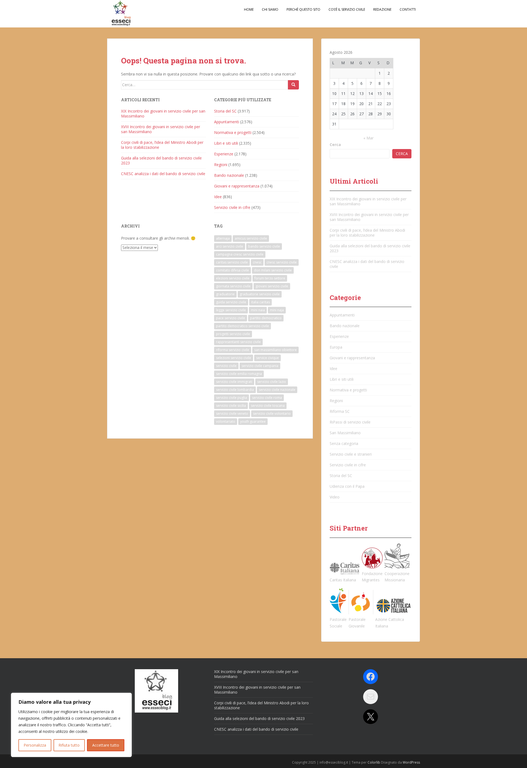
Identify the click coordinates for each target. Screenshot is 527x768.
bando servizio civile (264, 246)
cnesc (257, 262)
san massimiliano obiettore (275, 349)
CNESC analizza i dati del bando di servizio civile (163, 173)
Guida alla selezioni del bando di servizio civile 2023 (161, 160)
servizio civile (226, 365)
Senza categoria (344, 443)
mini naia (258, 310)
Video (335, 497)
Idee (218, 196)
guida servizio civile (231, 302)
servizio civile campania (260, 365)
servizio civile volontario (272, 413)
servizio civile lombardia (235, 389)
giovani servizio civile (272, 286)
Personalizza (35, 745)
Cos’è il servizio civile (347, 9)
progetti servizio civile (233, 334)
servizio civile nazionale (277, 389)
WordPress (411, 762)
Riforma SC (340, 411)
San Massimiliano (345, 432)
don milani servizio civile (273, 270)
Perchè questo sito (303, 9)
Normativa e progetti (232, 132)
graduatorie (225, 294)
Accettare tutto (105, 745)
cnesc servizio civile (282, 262)
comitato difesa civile (232, 270)
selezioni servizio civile (233, 357)
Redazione (382, 9)
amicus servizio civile (251, 238)
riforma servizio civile (232, 349)
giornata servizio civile (233, 286)
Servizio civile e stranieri (351, 454)
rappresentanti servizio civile (238, 342)
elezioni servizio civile (233, 278)
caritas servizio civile (232, 262)
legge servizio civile (231, 310)
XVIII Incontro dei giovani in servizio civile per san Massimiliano (160, 129)
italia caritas (260, 302)
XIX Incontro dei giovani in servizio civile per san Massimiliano (163, 113)
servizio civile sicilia (231, 405)
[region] (71, 725)
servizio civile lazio (271, 381)
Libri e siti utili (226, 143)
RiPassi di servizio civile (350, 422)
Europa (336, 347)
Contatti (408, 9)
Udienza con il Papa (347, 486)
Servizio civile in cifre (232, 207)
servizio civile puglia (231, 397)
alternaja (223, 238)
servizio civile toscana (268, 405)
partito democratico (266, 318)
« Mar (368, 138)
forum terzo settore (269, 278)
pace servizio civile (230, 318)
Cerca (335, 144)
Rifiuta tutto (69, 745)
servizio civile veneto (232, 413)
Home (249, 9)
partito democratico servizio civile (242, 326)
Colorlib (374, 762)
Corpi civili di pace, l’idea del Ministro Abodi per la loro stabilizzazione (162, 145)
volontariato (225, 421)
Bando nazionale (229, 175)
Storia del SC (225, 111)
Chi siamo (270, 9)
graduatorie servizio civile (260, 294)
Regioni (220, 164)
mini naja (277, 310)
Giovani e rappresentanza (236, 186)
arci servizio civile (229, 246)
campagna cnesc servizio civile (240, 254)
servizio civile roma (267, 397)
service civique (267, 357)
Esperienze (223, 153)
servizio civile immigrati (234, 381)
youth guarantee (253, 421)
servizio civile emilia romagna (239, 373)
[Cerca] (293, 84)
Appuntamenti (226, 121)
